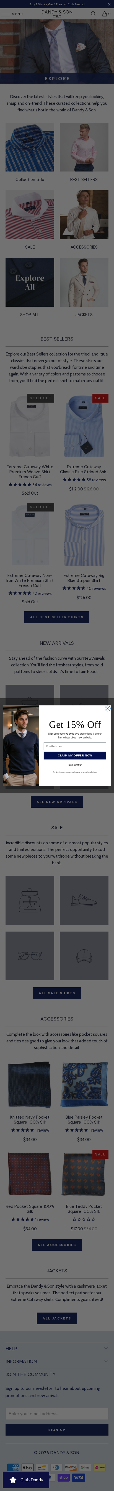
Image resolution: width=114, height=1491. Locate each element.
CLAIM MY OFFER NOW (75, 755)
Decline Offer (75, 764)
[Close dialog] (108, 708)
